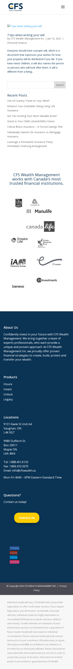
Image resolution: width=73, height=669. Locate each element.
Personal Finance (17, 42)
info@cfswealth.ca (24, 470)
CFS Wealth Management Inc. (27, 38)
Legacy (8, 399)
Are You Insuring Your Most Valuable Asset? (32, 116)
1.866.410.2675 (18, 466)
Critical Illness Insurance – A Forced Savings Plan (35, 126)
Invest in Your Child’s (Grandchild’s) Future (31, 121)
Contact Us (27, 518)
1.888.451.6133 (18, 462)
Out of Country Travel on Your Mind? (28, 100)
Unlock (8, 394)
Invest (8, 389)
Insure (8, 384)
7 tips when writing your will (25, 35)
